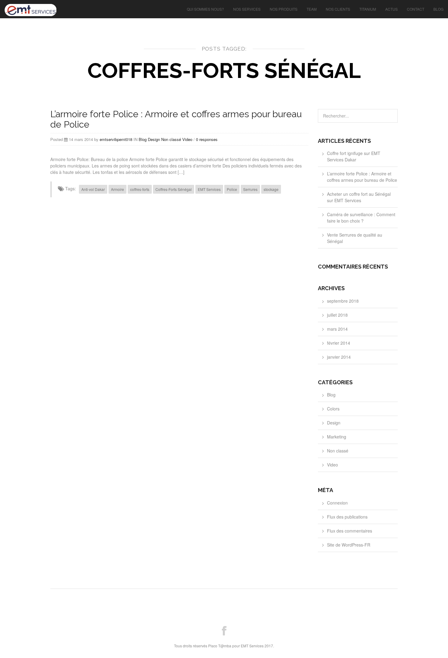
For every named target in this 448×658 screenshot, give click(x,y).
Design (154, 139)
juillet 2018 (337, 315)
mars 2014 (337, 329)
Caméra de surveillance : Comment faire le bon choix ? (361, 217)
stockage (271, 189)
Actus (391, 9)
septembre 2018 (343, 301)
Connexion (337, 503)
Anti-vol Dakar (93, 189)
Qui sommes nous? (205, 9)
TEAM (312, 9)
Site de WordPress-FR (348, 545)
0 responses (207, 139)
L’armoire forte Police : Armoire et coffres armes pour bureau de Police (176, 119)
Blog (438, 9)
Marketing (336, 437)
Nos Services (247, 9)
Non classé (171, 139)
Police (232, 189)
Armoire (117, 189)
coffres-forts (139, 189)
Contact (415, 9)
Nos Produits (283, 9)
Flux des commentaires (349, 531)
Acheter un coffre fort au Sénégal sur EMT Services (359, 197)
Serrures (250, 189)
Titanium (367, 9)
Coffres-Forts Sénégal (173, 189)
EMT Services (209, 189)
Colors (333, 409)
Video (187, 139)
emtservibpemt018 (116, 139)
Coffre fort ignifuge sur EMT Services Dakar (353, 156)
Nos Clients (338, 9)
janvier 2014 (339, 357)
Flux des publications (347, 517)
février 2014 (338, 343)
